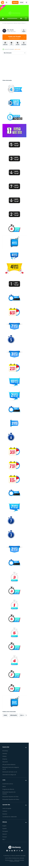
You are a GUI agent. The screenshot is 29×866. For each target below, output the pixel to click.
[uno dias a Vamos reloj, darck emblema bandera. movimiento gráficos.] (14, 283)
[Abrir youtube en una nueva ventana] (21, 851)
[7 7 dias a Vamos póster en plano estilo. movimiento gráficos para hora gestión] (14, 325)
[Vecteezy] (2, 2)
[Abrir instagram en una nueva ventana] (9, 851)
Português (5, 832)
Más (3, 840)
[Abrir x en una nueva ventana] (18, 851)
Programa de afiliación (8, 788)
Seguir (23, 31)
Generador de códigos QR (9, 774)
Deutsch (4, 835)
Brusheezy (5, 750)
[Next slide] (22, 714)
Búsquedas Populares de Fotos (10, 796)
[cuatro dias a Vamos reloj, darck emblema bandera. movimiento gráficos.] (14, 171)
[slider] (12, 18)
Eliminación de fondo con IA (9, 771)
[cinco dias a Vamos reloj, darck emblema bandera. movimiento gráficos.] (14, 144)
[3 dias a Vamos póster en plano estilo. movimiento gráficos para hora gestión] (14, 353)
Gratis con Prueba (14, 37)
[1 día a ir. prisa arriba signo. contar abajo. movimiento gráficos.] (14, 130)
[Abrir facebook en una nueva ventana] (6, 851)
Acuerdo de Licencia (7, 783)
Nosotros (4, 815)
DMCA (4, 786)
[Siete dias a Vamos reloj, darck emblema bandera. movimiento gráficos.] (14, 185)
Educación (5, 761)
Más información (8, 52)
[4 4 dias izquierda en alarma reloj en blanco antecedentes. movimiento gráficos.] (14, 88)
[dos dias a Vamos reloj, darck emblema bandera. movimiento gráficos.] (14, 213)
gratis (5, 714)
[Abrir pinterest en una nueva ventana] (14, 851)
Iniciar (21, 2)
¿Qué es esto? (17, 49)
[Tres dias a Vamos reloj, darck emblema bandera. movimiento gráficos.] (14, 158)
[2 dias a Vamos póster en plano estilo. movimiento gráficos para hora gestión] (14, 394)
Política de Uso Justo (14, 862)
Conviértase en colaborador (9, 818)
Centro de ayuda (6, 809)
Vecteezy (4, 753)
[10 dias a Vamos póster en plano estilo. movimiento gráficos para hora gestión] (14, 380)
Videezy (4, 755)
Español (4, 829)
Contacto (4, 812)
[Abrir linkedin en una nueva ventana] (11, 851)
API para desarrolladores (8, 764)
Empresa (4, 758)
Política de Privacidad (18, 861)
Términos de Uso (8, 861)
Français (4, 838)
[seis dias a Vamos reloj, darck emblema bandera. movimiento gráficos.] (14, 199)
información (13, 714)
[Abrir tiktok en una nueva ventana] (16, 851)
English (4, 827)
